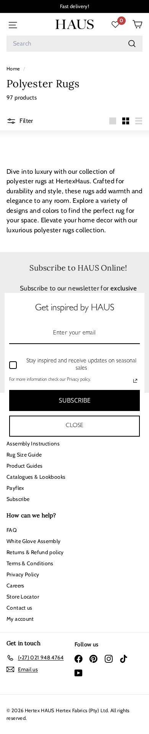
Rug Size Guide (24, 454)
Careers (15, 585)
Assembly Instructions (33, 443)
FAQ (11, 530)
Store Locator (22, 596)
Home (13, 69)
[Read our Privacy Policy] (135, 380)
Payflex (15, 487)
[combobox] (74, 44)
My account (20, 618)
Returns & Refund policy (35, 552)
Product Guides (24, 465)
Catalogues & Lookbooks (35, 476)
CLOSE (74, 426)
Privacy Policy (22, 574)
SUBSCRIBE (75, 400)
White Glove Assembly (33, 541)
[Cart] (137, 24)
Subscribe (17, 499)
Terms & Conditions (29, 563)
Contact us (19, 607)
